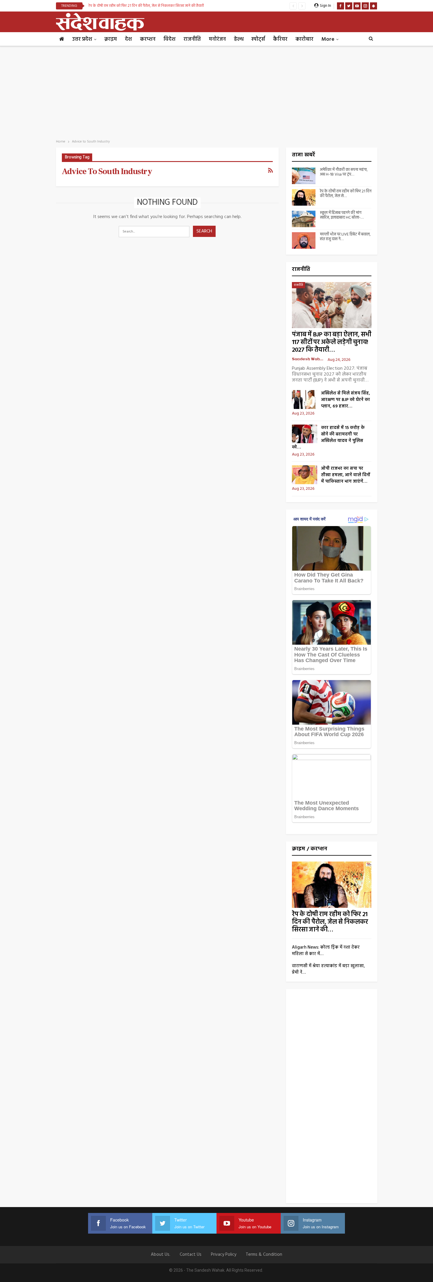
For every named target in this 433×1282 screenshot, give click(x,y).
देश (128, 39)
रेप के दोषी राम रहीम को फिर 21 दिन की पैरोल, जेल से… (345, 194)
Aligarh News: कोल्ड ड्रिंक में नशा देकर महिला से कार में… (326, 950)
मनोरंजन (217, 39)
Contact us (190, 1254)
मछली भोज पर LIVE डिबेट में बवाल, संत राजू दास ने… (345, 237)
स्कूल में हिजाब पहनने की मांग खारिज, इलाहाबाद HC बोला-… (341, 215)
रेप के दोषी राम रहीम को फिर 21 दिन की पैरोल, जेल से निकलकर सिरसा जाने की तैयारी (146, 6)
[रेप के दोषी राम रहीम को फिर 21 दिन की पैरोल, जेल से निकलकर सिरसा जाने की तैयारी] (303, 197)
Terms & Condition (264, 1254)
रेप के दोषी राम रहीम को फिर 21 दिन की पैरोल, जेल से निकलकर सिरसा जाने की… (330, 922)
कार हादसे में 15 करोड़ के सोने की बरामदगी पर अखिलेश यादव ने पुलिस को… (328, 437)
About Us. (160, 1254)
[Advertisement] (216, 91)
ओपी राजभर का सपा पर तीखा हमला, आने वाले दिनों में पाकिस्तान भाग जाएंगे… (345, 475)
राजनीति (192, 39)
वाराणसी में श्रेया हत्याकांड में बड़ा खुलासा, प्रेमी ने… (328, 969)
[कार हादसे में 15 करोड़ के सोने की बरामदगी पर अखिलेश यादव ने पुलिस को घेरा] (304, 434)
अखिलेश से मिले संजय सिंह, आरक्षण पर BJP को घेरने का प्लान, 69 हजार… (345, 400)
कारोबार (304, 39)
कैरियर (280, 39)
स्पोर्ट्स (258, 39)
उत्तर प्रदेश (82, 39)
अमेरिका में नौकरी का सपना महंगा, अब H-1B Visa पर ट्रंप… (344, 172)
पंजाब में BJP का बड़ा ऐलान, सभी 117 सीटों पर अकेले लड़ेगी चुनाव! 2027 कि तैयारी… (331, 342)
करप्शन (148, 39)
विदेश (169, 39)
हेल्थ (238, 39)
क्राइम (110, 39)
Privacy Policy (223, 1254)
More (327, 39)
